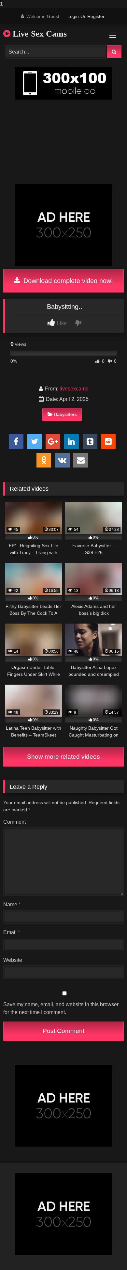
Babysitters (65, 414)
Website (12, 960)
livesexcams (74, 388)
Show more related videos (63, 756)
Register (96, 16)
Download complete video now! (67, 280)
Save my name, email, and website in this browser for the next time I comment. (61, 1008)
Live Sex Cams (38, 34)
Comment (14, 822)
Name (12, 904)
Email (11, 932)
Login (73, 16)
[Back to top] (107, 1252)
